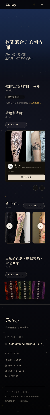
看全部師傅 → (35, 103)
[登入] (34, 4)
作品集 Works (13, 360)
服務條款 (24, 401)
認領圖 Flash (13, 365)
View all (16, 124)
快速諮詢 (27, 177)
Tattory (10, 4)
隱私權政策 (10, 401)
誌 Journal (12, 376)
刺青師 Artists (15, 370)
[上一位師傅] (35, 188)
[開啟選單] (42, 4)
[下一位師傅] (42, 188)
